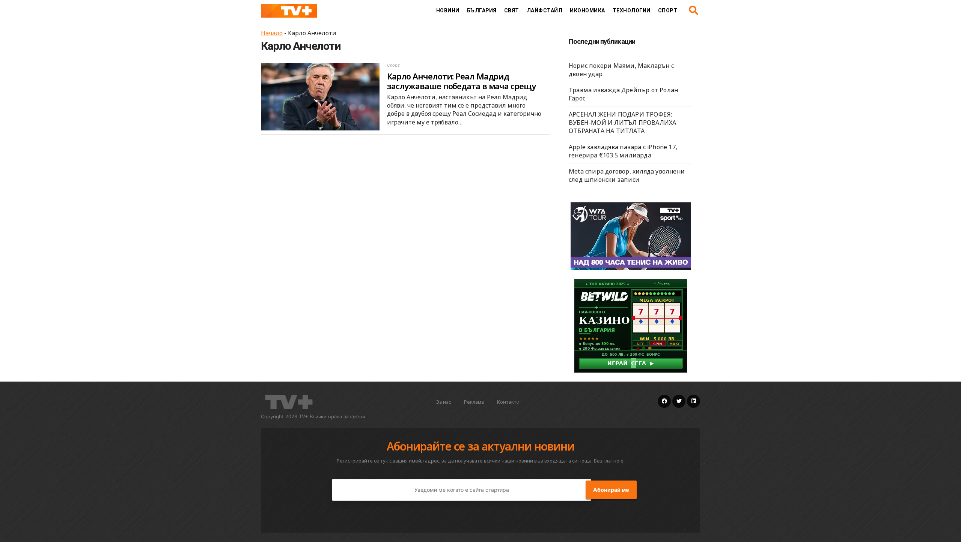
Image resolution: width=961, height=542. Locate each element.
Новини (447, 10)
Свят (511, 10)
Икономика (587, 10)
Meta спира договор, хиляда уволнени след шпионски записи (627, 175)
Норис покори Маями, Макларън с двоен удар (621, 69)
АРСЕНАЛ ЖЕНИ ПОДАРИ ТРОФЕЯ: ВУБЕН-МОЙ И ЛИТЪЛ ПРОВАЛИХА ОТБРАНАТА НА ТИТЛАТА (622, 122)
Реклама (474, 401)
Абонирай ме (611, 490)
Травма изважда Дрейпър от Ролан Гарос (623, 94)
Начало (272, 33)
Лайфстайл (545, 10)
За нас (443, 401)
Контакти (508, 401)
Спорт (668, 10)
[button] (693, 10)
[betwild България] (630, 325)
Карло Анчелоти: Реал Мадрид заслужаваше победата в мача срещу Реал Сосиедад (461, 86)
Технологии (632, 10)
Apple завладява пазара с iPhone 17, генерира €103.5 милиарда (623, 151)
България (482, 10)
